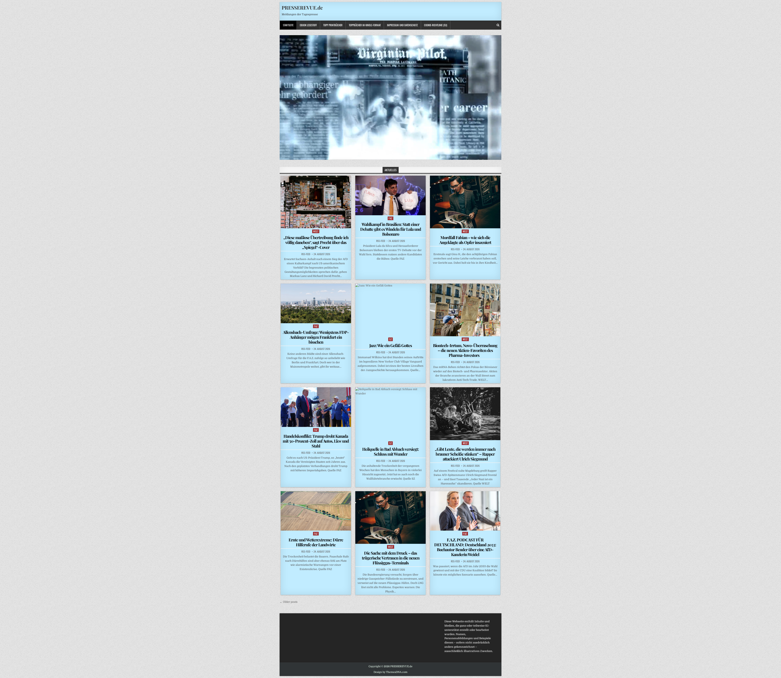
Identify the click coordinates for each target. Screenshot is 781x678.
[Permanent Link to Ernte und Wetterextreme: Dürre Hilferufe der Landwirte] (316, 511)
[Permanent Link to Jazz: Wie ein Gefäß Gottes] (390, 310)
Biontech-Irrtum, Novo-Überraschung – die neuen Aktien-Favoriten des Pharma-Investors (465, 350)
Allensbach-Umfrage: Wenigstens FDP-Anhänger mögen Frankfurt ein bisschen (316, 337)
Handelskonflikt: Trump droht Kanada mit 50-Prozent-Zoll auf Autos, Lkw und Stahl (316, 440)
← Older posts (289, 601)
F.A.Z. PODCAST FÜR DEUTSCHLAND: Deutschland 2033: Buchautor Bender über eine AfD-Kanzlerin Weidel (465, 547)
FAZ (390, 218)
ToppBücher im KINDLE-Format (365, 25)
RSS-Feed (305, 254)
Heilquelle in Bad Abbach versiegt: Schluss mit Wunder (390, 451)
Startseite (288, 25)
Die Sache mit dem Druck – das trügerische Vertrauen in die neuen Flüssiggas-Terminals (390, 557)
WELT (315, 231)
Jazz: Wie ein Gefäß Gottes (390, 345)
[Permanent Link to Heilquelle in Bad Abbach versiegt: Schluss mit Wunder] (390, 413)
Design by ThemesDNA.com (390, 672)
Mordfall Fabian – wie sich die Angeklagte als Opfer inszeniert (465, 240)
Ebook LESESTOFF (308, 25)
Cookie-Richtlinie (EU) (435, 25)
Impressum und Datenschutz (402, 25)
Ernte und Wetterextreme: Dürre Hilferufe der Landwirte (316, 542)
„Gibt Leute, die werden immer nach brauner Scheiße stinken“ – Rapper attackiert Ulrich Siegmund (465, 453)
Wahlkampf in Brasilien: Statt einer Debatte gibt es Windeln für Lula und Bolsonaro (390, 229)
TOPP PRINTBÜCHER (333, 25)
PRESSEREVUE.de (302, 7)
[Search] (498, 25)
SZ (390, 339)
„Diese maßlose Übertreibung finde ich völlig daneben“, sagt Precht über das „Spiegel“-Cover (315, 242)
